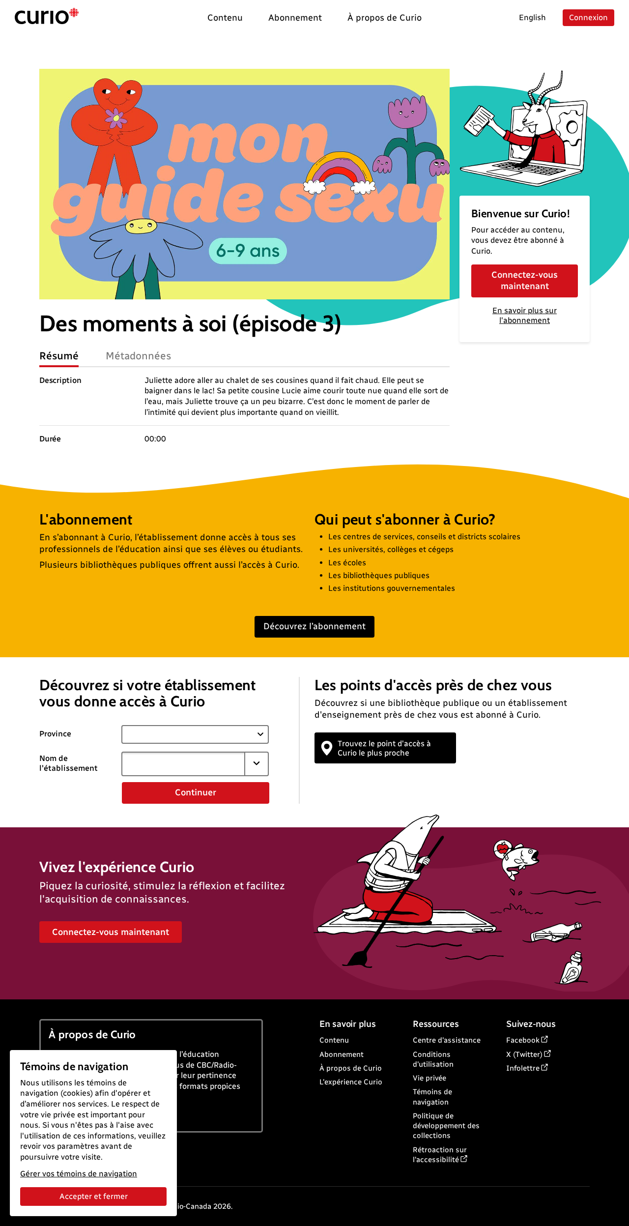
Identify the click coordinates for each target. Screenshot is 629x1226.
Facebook (523, 1040)
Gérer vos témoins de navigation (78, 1173)
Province (55, 733)
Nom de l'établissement (68, 763)
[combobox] (183, 764)
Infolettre (523, 1068)
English (532, 17)
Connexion (588, 17)
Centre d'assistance (447, 1040)
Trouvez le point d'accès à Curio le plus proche (384, 748)
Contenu (334, 1040)
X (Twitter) (524, 1054)
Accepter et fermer (93, 1196)
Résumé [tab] (59, 356)
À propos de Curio (350, 1068)
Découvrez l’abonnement (314, 626)
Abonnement (341, 1054)
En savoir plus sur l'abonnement (524, 315)
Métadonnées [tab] (139, 356)
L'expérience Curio (350, 1082)
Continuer (195, 792)
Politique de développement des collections (446, 1125)
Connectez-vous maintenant (524, 280)
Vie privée (429, 1078)
